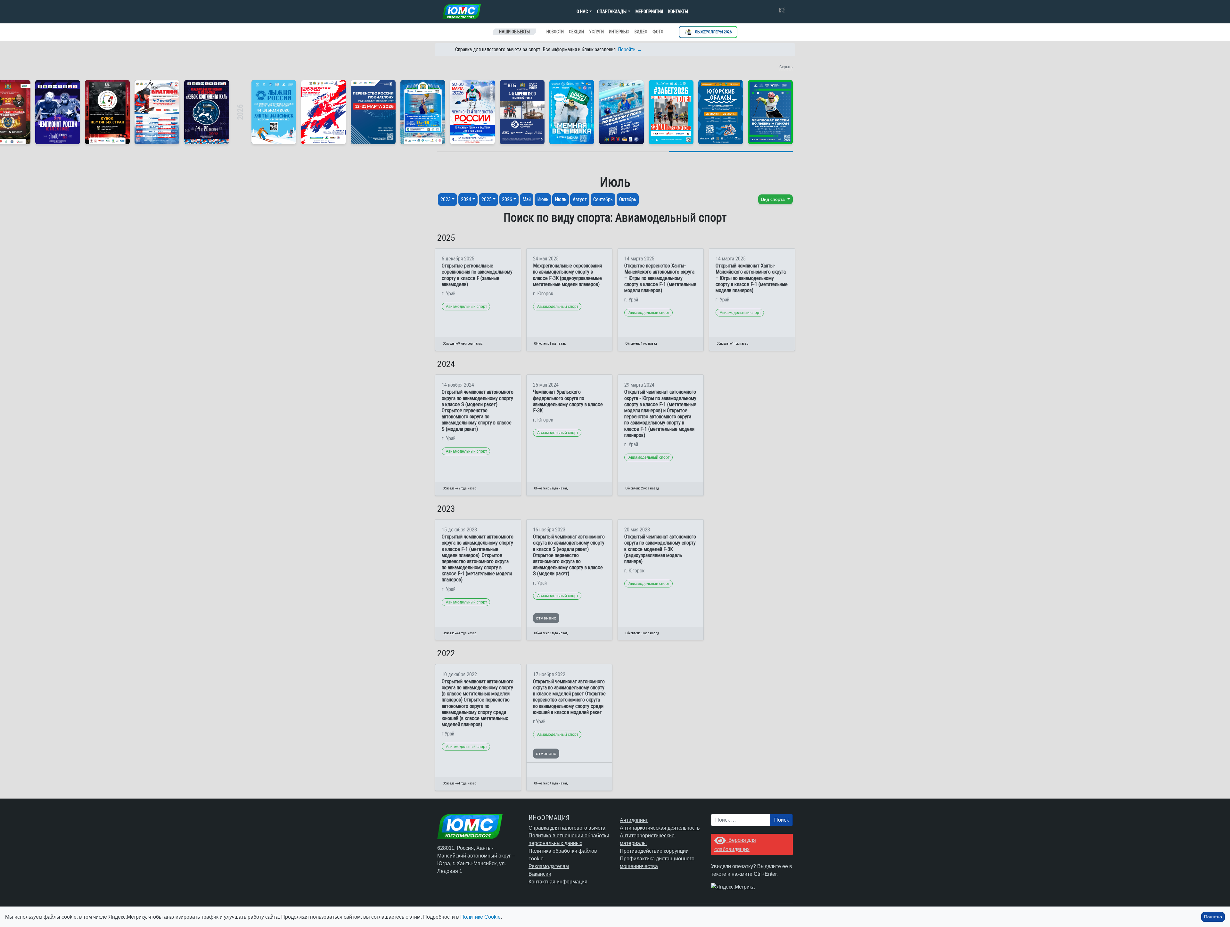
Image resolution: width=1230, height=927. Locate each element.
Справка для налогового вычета (567, 828)
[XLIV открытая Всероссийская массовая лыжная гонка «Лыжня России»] (273, 112)
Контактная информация (558, 881)
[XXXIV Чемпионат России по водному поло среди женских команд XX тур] (422, 112)
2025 (486, 199)
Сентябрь (603, 199)
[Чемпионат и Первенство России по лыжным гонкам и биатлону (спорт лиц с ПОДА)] (472, 112)
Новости (555, 31)
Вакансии (540, 874)
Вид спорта (773, 199)
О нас (582, 11)
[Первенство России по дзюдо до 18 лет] (323, 112)
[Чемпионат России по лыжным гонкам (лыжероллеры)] (770, 112)
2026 (507, 199)
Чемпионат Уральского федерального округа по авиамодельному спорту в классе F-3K (568, 401)
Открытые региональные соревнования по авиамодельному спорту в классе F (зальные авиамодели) (477, 275)
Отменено (546, 617)
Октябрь (627, 199)
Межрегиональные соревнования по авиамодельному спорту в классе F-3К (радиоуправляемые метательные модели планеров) (567, 275)
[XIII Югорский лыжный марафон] (522, 112)
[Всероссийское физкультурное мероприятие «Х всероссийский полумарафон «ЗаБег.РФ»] (671, 112)
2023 (445, 199)
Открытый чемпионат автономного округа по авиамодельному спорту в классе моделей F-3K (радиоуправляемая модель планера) (660, 549)
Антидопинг (634, 820)
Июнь (542, 199)
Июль (560, 199)
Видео (641, 31)
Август (580, 199)
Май (526, 199)
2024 (466, 199)
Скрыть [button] (786, 66)
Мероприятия (649, 11)
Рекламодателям (549, 866)
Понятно (1213, 916)
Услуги (596, 31)
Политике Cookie (480, 917)
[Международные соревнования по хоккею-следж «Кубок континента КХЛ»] (206, 112)
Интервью (619, 31)
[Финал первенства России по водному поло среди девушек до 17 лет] (621, 112)
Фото (657, 31)
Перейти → (630, 49)
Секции (576, 31)
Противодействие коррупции (654, 851)
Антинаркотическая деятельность (660, 828)
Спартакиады (612, 11)
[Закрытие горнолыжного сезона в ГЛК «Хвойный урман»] (571, 112)
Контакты (678, 11)
